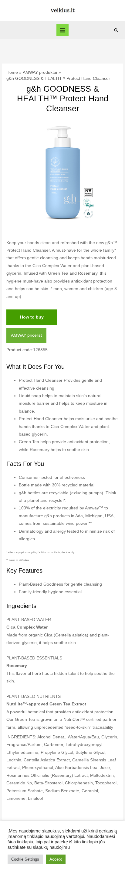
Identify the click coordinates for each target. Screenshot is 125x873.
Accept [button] (55, 859)
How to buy (32, 317)
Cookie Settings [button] (25, 859)
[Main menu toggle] (62, 30)
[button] (116, 30)
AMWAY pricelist (26, 335)
